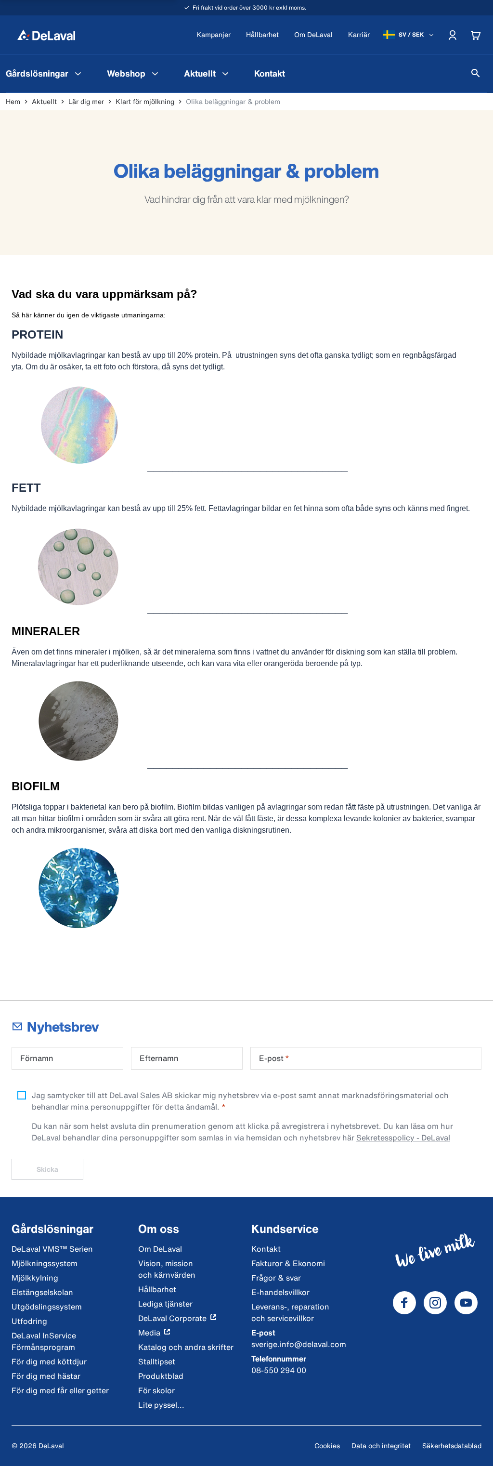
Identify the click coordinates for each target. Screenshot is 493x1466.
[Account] (452, 34)
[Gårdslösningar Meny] (78, 73)
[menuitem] (133, 73)
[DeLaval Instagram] (435, 1302)
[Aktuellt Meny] (225, 73)
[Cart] (475, 34)
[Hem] (46, 34)
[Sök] (475, 73)
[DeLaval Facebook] (404, 1302)
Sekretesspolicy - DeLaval (403, 1137)
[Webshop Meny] (155, 73)
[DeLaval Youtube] (466, 1302)
